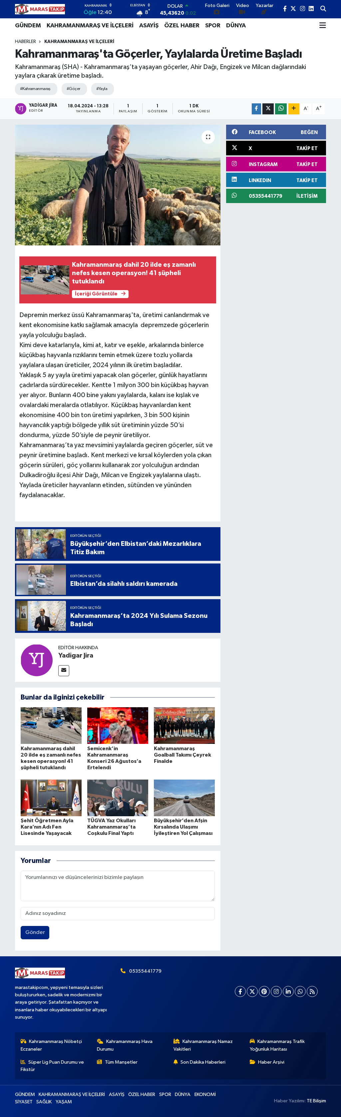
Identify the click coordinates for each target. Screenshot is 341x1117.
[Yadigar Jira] (37, 660)
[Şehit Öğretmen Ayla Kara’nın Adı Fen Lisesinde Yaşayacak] (51, 798)
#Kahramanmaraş (35, 89)
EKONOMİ (205, 1094)
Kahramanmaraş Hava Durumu (125, 1045)
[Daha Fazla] (293, 108)
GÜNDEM (28, 26)
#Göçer (73, 89)
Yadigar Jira (75, 655)
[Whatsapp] (300, 991)
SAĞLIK (44, 1101)
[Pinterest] (264, 991)
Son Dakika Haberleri (202, 1062)
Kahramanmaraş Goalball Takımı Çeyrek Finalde (182, 755)
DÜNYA (236, 26)
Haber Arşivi (271, 1062)
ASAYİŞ (149, 26)
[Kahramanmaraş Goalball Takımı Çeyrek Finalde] (184, 725)
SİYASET (24, 1101)
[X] (252, 991)
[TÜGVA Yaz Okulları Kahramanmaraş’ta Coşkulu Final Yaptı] (117, 798)
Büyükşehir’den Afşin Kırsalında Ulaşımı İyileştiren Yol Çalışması (183, 827)
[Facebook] (240, 991)
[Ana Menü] (322, 25)
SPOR (212, 26)
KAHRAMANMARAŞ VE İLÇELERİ (90, 26)
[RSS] (312, 991)
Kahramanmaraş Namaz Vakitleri (203, 1045)
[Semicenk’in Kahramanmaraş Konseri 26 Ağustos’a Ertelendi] (117, 725)
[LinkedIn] (288, 991)
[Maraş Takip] (40, 9)
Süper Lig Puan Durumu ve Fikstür (52, 1066)
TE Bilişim (316, 1100)
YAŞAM (64, 1101)
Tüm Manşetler (121, 1062)
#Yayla (102, 89)
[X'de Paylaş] (268, 108)
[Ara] (323, 9)
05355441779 (145, 971)
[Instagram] (276, 991)
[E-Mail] (63, 670)
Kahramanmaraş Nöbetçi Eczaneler (51, 1045)
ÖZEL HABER (181, 26)
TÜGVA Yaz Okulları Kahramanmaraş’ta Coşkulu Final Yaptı (111, 827)
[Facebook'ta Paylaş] (256, 108)
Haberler (25, 41)
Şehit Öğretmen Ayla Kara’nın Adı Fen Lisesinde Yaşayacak (47, 827)
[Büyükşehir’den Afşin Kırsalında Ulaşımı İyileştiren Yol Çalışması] (184, 798)
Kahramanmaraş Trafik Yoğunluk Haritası (277, 1045)
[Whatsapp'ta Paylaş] (281, 108)
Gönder (35, 932)
